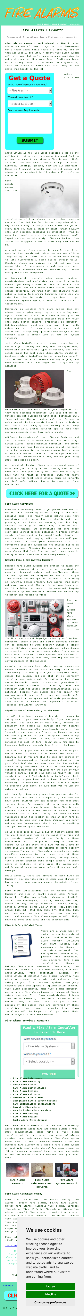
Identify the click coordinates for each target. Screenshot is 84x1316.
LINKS (46, 24)
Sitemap (8, 1286)
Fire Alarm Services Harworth (27, 1020)
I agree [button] (50, 1286)
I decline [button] (50, 1294)
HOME (39, 24)
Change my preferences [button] (50, 1302)
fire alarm (46, 309)
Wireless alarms (16, 263)
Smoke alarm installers (20, 343)
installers (66, 294)
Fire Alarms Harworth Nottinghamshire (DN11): (38, 43)
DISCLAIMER (75, 24)
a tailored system (41, 441)
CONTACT (63, 24)
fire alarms (34, 409)
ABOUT (54, 24)
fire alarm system (67, 53)
